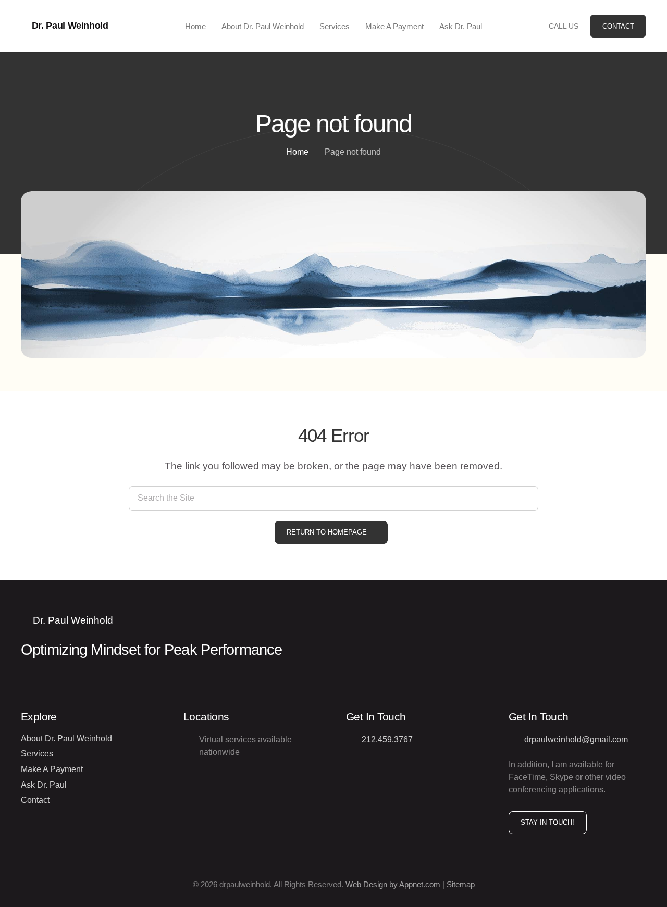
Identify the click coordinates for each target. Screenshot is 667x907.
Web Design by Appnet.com (392, 884)
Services (37, 753)
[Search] (526, 498)
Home (297, 151)
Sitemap (461, 884)
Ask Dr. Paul (44, 784)
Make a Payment (52, 769)
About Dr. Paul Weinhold (66, 738)
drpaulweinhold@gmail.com (576, 739)
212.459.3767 (387, 739)
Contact (35, 800)
